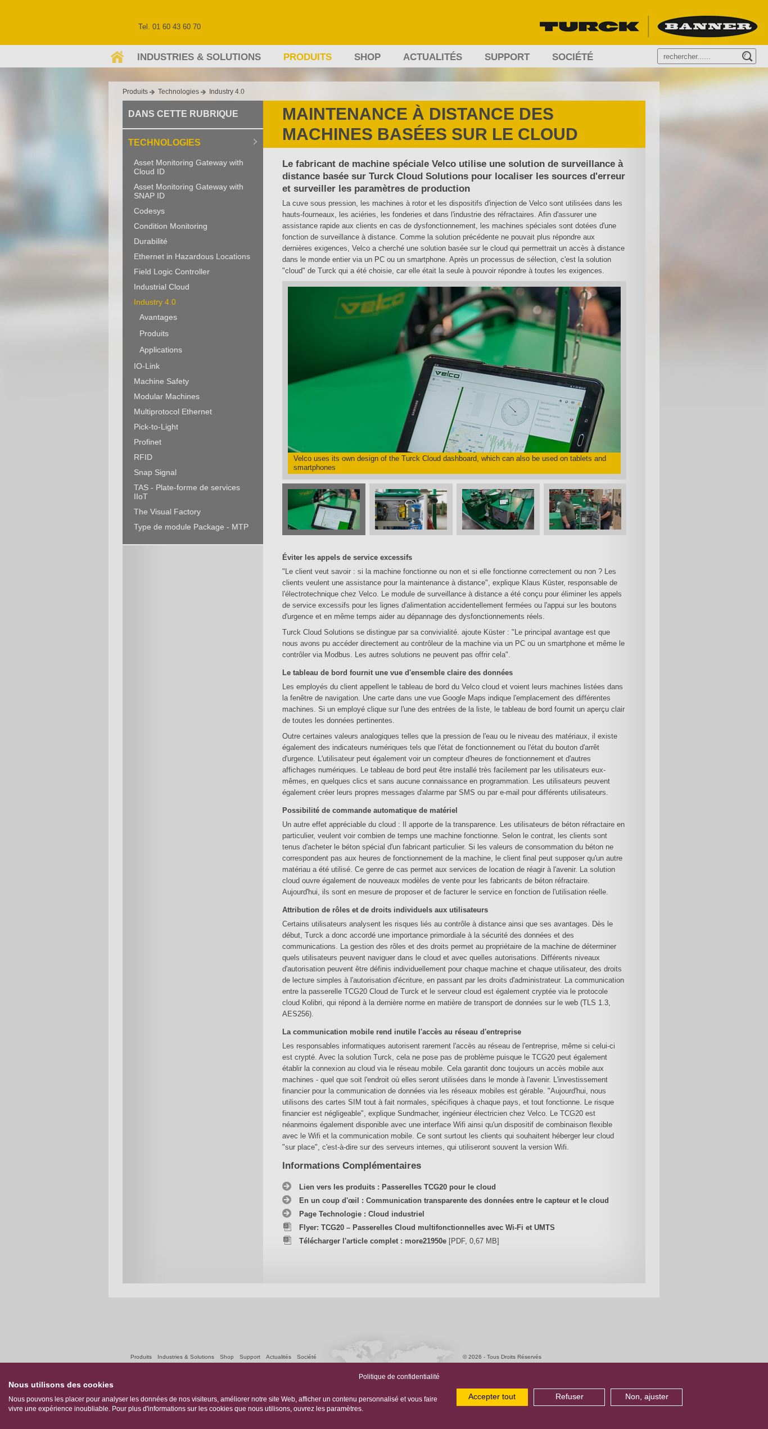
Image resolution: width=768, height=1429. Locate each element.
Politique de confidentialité (399, 1377)
